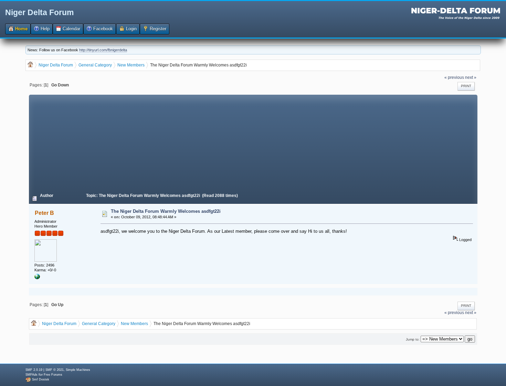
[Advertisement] (253, 143)
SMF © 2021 (54, 370)
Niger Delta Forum (39, 12)
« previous (454, 77)
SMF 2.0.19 (33, 370)
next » (470, 77)
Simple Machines (78, 370)
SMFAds (31, 374)
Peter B (44, 213)
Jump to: (413, 339)
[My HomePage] (37, 278)
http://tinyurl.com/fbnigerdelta (103, 50)
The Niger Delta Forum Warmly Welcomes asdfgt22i (166, 211)
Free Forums (53, 374)
